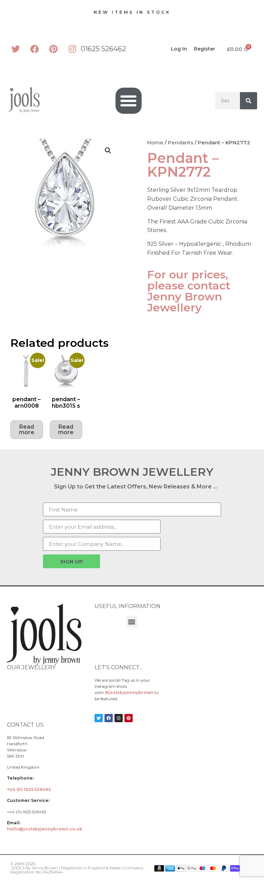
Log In (179, 49)
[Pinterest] (53, 48)
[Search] (248, 100)
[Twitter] (15, 48)
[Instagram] (72, 48)
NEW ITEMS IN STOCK (132, 12)
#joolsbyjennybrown (129, 692)
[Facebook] (34, 48)
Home (155, 143)
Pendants (180, 143)
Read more (26, 429)
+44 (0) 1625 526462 (29, 789)
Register (204, 49)
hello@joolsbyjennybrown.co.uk (44, 829)
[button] (129, 101)
